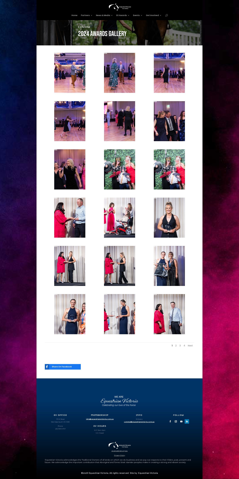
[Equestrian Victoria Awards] (69, 92)
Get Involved (152, 15)
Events (136, 15)
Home (74, 15)
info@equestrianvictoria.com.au (100, 419)
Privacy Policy (119, 455)
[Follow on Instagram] (176, 421)
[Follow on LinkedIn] (187, 421)
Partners (85, 15)
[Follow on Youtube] (181, 421)
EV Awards (121, 15)
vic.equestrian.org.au (119, 451)
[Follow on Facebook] (170, 421)
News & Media (103, 15)
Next (190, 345)
